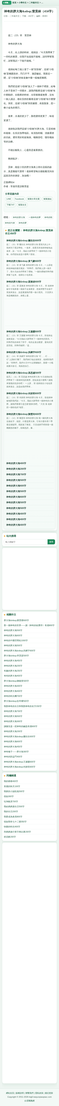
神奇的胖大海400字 (16, 463)
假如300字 (9, 796)
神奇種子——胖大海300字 (16, 751)
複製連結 (48, 199)
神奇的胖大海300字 (13, 686)
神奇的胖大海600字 (16, 485)
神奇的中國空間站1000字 (16, 640)
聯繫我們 (29, 1093)
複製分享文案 (34, 199)
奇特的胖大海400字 (13, 676)
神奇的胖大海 (19, 217)
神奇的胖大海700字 (16, 474)
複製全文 (22, 205)
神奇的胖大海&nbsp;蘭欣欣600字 (19, 736)
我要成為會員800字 (13, 816)
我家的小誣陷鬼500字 (14, 791)
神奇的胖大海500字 (16, 480)
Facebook (19, 199)
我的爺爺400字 (11, 781)
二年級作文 (34, 3)
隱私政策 (39, 1093)
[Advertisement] (29, 26)
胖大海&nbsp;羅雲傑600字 (16, 620)
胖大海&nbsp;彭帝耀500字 (16, 701)
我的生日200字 (11, 811)
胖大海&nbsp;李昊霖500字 (16, 655)
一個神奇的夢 (35, 217)
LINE (9, 199)
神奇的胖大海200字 (16, 469)
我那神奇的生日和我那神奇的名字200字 (23, 706)
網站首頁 (10, 1093)
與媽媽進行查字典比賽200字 (17, 832)
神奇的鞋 (48, 217)
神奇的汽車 (10, 223)
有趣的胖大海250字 (13, 671)
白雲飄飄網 (29, 1101)
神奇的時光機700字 (13, 696)
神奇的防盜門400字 (13, 756)
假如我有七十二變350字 (15, 821)
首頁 (14, 3)
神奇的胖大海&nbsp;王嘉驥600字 (19, 762)
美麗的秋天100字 (12, 786)
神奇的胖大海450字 (13, 660)
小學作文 (23, 3)
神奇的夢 (23, 223)
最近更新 (49, 1093)
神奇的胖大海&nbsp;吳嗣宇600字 (19, 650)
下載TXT (10, 205)
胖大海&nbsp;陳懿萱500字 (16, 681)
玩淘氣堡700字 (11, 801)
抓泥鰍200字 (10, 837)
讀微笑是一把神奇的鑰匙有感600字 (20, 726)
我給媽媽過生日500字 (14, 806)
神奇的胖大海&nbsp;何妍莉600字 (19, 767)
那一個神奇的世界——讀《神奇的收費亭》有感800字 (29, 625)
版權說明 (20, 1093)
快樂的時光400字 (12, 826)
